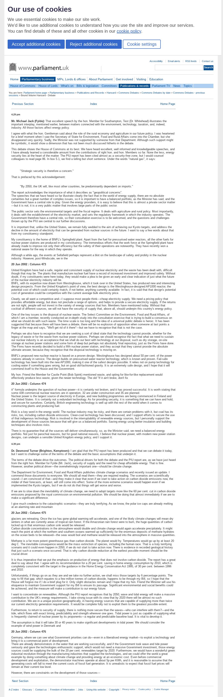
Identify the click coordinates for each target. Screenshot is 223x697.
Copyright (114, 689)
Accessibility (156, 61)
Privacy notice (128, 689)
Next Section (20, 681)
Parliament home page (35, 92)
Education (156, 79)
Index (93, 104)
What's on (67, 85)
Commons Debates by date (156, 92)
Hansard (111, 92)
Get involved (124, 79)
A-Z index (14, 689)
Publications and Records (90, 92)
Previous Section (23, 104)
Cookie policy (145, 689)
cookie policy (129, 31)
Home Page (167, 104)
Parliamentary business (38, 79)
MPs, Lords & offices (71, 79)
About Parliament (101, 79)
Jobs (80, 689)
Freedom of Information (62, 689)
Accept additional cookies (36, 44)
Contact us (207, 61)
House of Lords (48, 85)
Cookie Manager (161, 689)
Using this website (96, 689)
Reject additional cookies (94, 44)
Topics (188, 85)
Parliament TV (161, 85)
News (176, 85)
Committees (109, 85)
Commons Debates (128, 92)
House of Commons (22, 85)
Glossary (27, 689)
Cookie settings (142, 44)
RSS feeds (191, 61)
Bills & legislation (87, 85)
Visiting (141, 79)
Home (14, 79)
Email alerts (174, 61)
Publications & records (134, 85)
